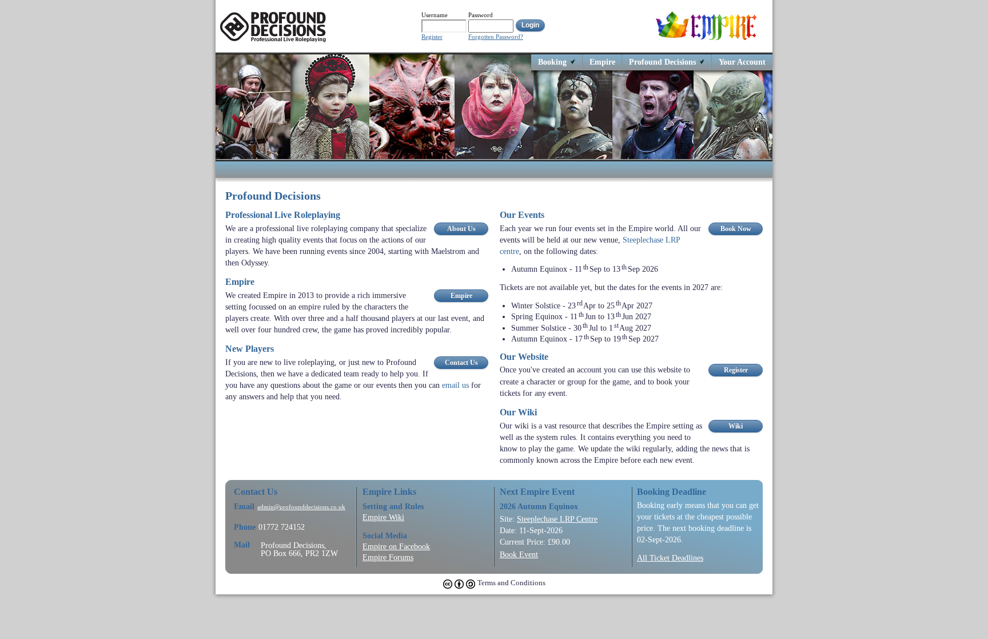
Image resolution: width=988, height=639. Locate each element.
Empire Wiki (383, 517)
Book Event (519, 554)
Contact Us (461, 363)
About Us (461, 229)
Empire (602, 61)
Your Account (742, 61)
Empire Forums (387, 557)
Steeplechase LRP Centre (557, 518)
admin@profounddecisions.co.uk (301, 507)
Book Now (735, 229)
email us (455, 385)
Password (480, 14)
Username (434, 14)
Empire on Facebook (396, 546)
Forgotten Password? (495, 37)
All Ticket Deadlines (670, 557)
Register (432, 37)
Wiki (735, 426)
